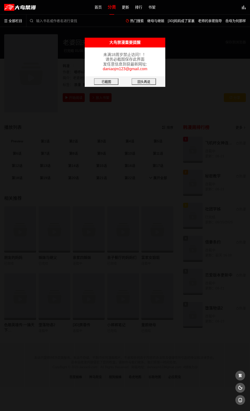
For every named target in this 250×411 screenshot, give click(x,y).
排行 (138, 7)
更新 (125, 7)
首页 (98, 7)
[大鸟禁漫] (20, 7)
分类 (112, 7)
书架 (152, 7)
